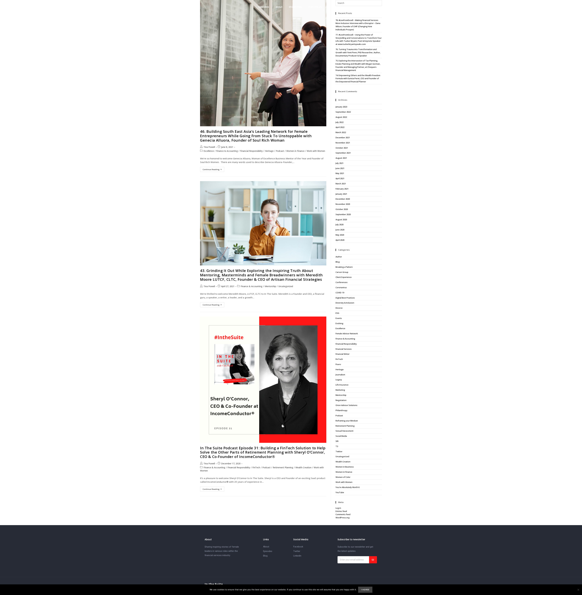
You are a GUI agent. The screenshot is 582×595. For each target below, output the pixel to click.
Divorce (339, 308)
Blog (338, 261)
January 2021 (341, 194)
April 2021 (340, 178)
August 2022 (341, 117)
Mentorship (270, 286)
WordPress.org (343, 517)
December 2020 (343, 199)
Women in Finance (295, 150)
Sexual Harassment (344, 430)
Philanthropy (341, 410)
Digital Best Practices (345, 297)
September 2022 (343, 112)
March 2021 (341, 183)
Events (339, 318)
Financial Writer (343, 354)
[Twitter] (564, 7)
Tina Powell (209, 147)
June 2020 (340, 229)
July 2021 (339, 163)
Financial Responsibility (251, 150)
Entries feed (341, 511)
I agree (365, 589)
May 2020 (340, 234)
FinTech (256, 467)
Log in (338, 508)
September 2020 (343, 214)
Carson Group (342, 272)
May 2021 (340, 173)
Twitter (339, 451)
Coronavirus (341, 287)
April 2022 (340, 127)
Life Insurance (342, 384)
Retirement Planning (283, 467)
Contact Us (315, 6)
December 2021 (343, 137)
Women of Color (343, 477)
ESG (337, 313)
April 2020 (340, 240)
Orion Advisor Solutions (346, 405)
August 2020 (341, 219)
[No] (578, 589)
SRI (337, 441)
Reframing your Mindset (347, 420)
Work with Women (316, 150)
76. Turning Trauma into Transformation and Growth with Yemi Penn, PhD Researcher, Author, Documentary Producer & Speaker (358, 52)
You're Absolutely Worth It (348, 487)
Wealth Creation (303, 467)
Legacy (339, 379)
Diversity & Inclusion (345, 302)
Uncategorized (285, 286)
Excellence (209, 150)
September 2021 (343, 152)
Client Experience (344, 277)
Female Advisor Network (347, 333)
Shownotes (295, 6)
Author (339, 256)
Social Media (341, 436)
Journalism (340, 374)
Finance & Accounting (227, 150)
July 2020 (339, 224)
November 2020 (343, 204)
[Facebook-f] (558, 7)
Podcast (280, 150)
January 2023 (341, 106)
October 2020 (342, 209)
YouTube (340, 492)
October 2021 (342, 147)
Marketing (340, 390)
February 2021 (342, 188)
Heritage (269, 150)
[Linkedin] (570, 7)
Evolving (339, 323)
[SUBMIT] (373, 559)
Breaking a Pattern (344, 267)
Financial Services (344, 349)
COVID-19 (340, 292)
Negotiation (341, 400)
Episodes (263, 6)
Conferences (342, 282)
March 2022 (341, 132)
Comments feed (343, 514)
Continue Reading (213, 169)
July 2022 (339, 122)
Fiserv (338, 364)
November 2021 (343, 142)
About (279, 6)
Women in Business (345, 466)
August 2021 (341, 158)
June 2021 (340, 168)
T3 (337, 446)
